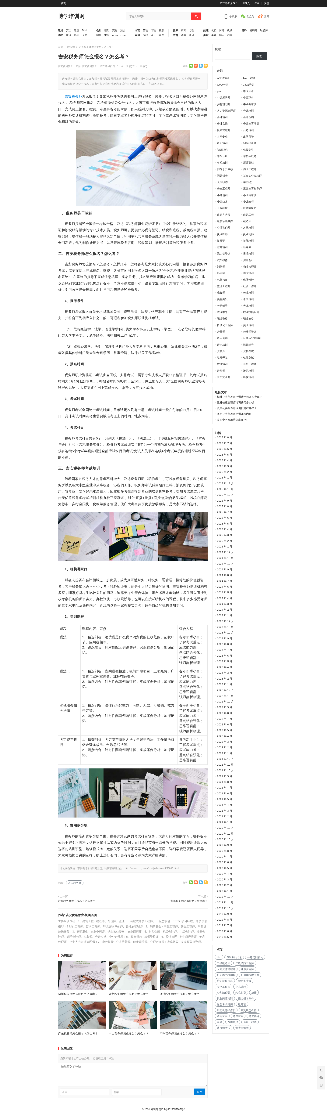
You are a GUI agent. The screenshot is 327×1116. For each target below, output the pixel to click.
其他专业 (222, 136)
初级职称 (222, 149)
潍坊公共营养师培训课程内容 (234, 413)
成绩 (254, 992)
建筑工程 (248, 214)
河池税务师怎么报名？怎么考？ (179, 993)
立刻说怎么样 (249, 1010)
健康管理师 (223, 130)
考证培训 (248, 305)
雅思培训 (248, 370)
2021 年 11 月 (225, 764)
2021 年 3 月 (224, 810)
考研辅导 (222, 305)
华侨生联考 (249, 156)
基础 (107, 30)
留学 (183, 35)
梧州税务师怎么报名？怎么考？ (78, 993)
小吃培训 (222, 195)
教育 (175, 35)
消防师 (221, 266)
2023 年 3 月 (224, 672)
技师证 (221, 240)
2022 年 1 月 (224, 753)
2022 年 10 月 (225, 701)
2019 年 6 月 (224, 931)
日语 (153, 30)
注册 (266, 3)
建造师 (247, 221)
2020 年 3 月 (224, 879)
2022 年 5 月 (224, 730)
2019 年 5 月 (224, 936)
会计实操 (222, 123)
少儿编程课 (223, 992)
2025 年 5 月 (224, 523)
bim (219, 957)
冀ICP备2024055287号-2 (172, 1109)
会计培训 (248, 110)
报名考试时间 (225, 1004)
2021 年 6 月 (224, 793)
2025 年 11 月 (225, 489)
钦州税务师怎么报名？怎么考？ (129, 993)
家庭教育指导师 (252, 188)
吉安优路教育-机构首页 (81, 915)
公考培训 (248, 130)
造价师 (221, 370)
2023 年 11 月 (225, 626)
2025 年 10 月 (225, 494)
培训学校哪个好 (250, 975)
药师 (183, 30)
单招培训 (222, 162)
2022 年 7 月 (224, 718)
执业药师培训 (225, 998)
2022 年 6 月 (224, 724)
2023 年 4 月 (224, 667)
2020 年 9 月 (224, 845)
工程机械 (222, 208)
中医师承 (248, 91)
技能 (206, 30)
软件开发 (222, 357)
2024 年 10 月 (225, 563)
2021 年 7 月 (224, 787)
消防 (60, 35)
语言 (137, 30)
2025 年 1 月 (224, 546)
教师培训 (222, 247)
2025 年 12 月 (225, 483)
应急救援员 (249, 208)
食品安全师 (223, 377)
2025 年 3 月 (224, 534)
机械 (229, 30)
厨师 (221, 30)
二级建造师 (223, 963)
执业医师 (222, 234)
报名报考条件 (246, 998)
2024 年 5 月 (224, 592)
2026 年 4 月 (224, 460)
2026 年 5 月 (224, 454)
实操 (115, 30)
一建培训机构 (255, 957)
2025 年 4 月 (224, 529)
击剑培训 (222, 143)
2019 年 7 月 (224, 925)
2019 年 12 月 (225, 896)
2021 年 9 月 (224, 776)
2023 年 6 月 (224, 655)
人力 (84, 35)
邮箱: (117, 1092)
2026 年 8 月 (224, 437)
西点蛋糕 (222, 338)
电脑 (137, 35)
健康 (175, 30)
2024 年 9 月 (224, 569)
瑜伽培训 (248, 273)
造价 (76, 30)
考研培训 (248, 299)
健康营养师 (247, 969)
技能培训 (248, 240)
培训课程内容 (225, 980)
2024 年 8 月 (224, 575)
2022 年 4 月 (224, 736)
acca (115, 35)
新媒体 (247, 247)
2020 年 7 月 (224, 856)
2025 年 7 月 (224, 512)
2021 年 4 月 (224, 804)
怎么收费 (240, 992)
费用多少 (232, 1022)
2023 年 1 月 (224, 684)
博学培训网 (71, 16)
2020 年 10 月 (225, 839)
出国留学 (248, 136)
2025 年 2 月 (224, 540)
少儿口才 (222, 201)
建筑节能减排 (225, 221)
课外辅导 (248, 344)
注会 (122, 30)
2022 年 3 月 (224, 741)
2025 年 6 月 (224, 517)
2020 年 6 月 (224, 862)
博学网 (154, 1109)
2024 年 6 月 (224, 586)
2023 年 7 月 (224, 649)
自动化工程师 (225, 325)
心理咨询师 (223, 227)
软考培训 (222, 364)
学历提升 (248, 182)
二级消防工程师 (244, 963)
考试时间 (238, 1016)
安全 (68, 30)
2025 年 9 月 (224, 500)
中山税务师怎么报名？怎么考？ (129, 1033)
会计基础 (248, 117)
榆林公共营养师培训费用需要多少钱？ (239, 396)
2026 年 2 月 (224, 471)
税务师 (71, 46)
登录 (257, 3)
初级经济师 (249, 143)
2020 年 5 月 (224, 868)
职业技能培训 (251, 312)
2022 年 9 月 (224, 707)
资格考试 (248, 351)
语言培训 (222, 344)
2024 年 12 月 (225, 552)
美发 (206, 35)
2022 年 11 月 (225, 695)
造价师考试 (223, 1027)
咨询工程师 (249, 169)
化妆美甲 (248, 149)
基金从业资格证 (252, 175)
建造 (60, 30)
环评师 (221, 273)
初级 (99, 35)
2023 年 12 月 (225, 621)
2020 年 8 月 (224, 850)
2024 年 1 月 (224, 615)
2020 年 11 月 (225, 833)
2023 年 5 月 (224, 661)
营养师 (221, 331)
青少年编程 (242, 1027)
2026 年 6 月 (224, 448)
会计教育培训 (251, 123)
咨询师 (253, 30)
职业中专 (222, 312)
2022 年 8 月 (224, 713)
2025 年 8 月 (224, 506)
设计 (153, 35)
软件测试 (248, 357)
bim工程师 (249, 78)
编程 (145, 35)
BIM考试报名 (234, 957)
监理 (68, 35)
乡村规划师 (223, 104)
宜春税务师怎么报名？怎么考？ (189, 900)
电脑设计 (248, 279)
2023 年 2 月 (224, 678)
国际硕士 (222, 175)
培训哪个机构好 (226, 975)
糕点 (221, 35)
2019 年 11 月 (225, 902)
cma (123, 35)
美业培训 (248, 292)
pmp (219, 91)
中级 (107, 35)
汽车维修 (222, 260)
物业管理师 (249, 266)
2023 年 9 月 (224, 638)
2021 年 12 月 (225, 758)
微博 (266, 16)
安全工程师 (223, 188)
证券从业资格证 (252, 338)
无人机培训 (223, 253)
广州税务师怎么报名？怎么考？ (179, 1033)
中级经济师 (223, 97)
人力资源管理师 (226, 110)
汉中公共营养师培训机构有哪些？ (237, 408)
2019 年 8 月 (224, 919)
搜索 (218, 49)
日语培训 (248, 253)
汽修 (229, 35)
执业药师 (248, 234)
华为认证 (222, 156)
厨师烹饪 (248, 162)
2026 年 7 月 (224, 443)
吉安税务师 (73, 96)
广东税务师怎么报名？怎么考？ (78, 1033)
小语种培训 (249, 195)
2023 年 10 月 (225, 632)
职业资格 (222, 318)
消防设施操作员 (226, 1010)
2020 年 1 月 (224, 891)
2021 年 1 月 (224, 822)
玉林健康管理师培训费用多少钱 (235, 402)
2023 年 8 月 (224, 644)
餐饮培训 (248, 377)
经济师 (264, 30)
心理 (191, 30)
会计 (99, 30)
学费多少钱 (244, 980)
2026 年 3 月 (224, 466)
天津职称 (222, 182)
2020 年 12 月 (225, 827)
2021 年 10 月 (225, 770)
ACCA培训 (223, 78)
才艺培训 (248, 227)
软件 (161, 35)
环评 (76, 35)
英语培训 (248, 325)
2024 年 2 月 (224, 609)
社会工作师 (249, 286)
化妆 (213, 30)
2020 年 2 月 (224, 885)
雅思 (161, 30)
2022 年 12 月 (225, 690)
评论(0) (143, 66)
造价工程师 (249, 364)
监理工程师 (223, 286)
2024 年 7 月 (224, 581)
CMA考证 (222, 84)
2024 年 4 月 (224, 598)
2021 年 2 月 (224, 816)
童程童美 (222, 1016)
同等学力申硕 (225, 169)
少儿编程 (248, 201)
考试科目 (254, 1016)
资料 (244, 30)
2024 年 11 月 (225, 557)
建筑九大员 (223, 214)
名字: (65, 1092)
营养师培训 (249, 331)
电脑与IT (222, 279)
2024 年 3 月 (224, 603)
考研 (191, 35)
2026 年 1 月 (224, 477)
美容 (213, 35)
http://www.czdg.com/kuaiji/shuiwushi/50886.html (152, 868)
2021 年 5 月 (224, 799)
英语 (145, 30)
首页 (63, 3)
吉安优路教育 (65, 66)
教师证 (242, 1004)
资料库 (221, 351)
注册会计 (248, 260)
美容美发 (222, 299)
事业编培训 (249, 104)
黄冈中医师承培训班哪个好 (233, 419)
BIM (84, 30)
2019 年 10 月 (225, 908)
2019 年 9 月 (224, 914)
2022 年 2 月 (224, 747)
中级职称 (248, 97)
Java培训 (248, 84)
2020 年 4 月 (224, 873)
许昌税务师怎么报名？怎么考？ (76, 900)
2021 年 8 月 (224, 781)
